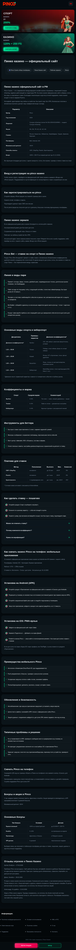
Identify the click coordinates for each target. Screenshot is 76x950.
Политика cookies (32, 925)
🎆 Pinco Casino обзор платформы (19, 70)
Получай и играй (11, 49)
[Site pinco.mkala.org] (9, 4)
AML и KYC (55, 919)
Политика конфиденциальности (11, 919)
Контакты (55, 931)
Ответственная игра (7, 925)
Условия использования (34, 919)
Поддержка (4, 931)
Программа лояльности (34, 931)
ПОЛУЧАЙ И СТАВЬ (11, 28)
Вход (50, 945)
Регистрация (26, 945)
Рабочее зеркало (55, 70)
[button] (72, 939)
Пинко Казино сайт (40, 70)
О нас (54, 925)
